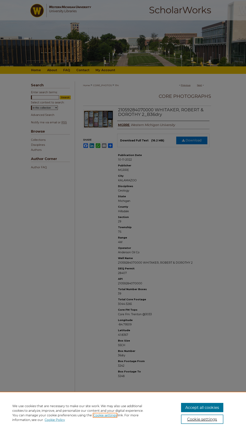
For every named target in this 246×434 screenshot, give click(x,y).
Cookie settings (105, 415)
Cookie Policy (55, 420)
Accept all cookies (202, 407)
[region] (123, 413)
